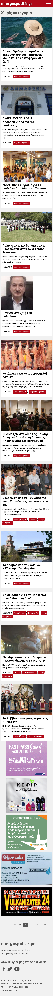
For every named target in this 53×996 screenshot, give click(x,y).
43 (36, 924)
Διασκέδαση (19, 613)
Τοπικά (33, 519)
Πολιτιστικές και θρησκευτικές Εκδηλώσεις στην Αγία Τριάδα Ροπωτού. (23, 249)
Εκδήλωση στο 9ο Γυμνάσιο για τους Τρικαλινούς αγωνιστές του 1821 (25, 501)
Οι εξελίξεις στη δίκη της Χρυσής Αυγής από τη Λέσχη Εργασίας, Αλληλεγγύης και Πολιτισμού (25, 437)
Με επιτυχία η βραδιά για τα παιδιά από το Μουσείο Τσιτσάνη (25, 186)
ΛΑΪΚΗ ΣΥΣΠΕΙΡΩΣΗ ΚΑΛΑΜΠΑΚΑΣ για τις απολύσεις (18, 122)
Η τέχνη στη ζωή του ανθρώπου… (17, 314)
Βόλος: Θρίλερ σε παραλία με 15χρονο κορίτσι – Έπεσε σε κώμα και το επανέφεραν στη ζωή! (22, 56)
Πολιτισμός (33, 613)
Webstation (12, 990)
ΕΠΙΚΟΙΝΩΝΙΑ (17, 984)
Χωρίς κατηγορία (21, 76)
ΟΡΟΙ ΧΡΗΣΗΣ (29, 984)
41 (25, 924)
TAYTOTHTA (6, 984)
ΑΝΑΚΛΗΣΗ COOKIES (20, 987)
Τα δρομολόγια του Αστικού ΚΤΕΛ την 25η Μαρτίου (22, 566)
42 (31, 924)
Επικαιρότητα (20, 392)
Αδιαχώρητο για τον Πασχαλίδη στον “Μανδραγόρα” (24, 596)
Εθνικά (17, 673)
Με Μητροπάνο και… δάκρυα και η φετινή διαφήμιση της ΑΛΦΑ (25, 658)
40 (20, 924)
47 (44, 924)
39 (15, 924)
